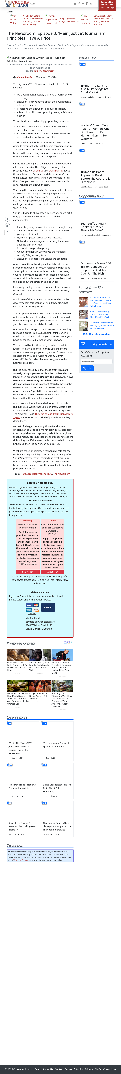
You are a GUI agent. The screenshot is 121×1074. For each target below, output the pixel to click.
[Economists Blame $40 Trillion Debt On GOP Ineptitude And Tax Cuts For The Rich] (96, 250)
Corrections (109, 1069)
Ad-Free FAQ (52, 579)
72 (81, 104)
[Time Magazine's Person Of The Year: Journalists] (23, 772)
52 (9, 765)
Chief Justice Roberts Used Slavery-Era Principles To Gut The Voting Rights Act (57, 826)
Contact (59, 1069)
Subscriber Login (107, 7)
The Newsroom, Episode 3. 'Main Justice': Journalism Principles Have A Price (56, 35)
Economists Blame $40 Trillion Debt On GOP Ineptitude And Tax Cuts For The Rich (96, 268)
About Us (48, 1069)
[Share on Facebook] (7, 219)
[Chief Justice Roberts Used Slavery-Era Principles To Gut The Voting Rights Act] (57, 810)
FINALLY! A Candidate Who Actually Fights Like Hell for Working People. (102, 325)
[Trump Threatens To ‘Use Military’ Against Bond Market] (96, 72)
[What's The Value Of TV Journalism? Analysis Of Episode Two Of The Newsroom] (23, 730)
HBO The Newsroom (43, 70)
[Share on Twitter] (7, 225)
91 (43, 765)
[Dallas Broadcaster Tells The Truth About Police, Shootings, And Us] (57, 772)
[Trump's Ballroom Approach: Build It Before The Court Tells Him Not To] (96, 158)
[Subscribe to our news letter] (91, 3)
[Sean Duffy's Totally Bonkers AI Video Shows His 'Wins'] (96, 210)
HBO (49, 473)
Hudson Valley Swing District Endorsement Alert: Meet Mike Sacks (100, 314)
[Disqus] (40, 956)
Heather (84, 143)
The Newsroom (61, 473)
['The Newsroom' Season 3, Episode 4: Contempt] (57, 730)
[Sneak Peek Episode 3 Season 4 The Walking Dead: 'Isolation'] (23, 810)
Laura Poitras (55, 170)
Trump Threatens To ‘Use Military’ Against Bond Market (94, 89)
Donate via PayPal (48, 607)
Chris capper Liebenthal (90, 235)
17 (43, 723)
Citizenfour (38, 170)
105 (81, 64)
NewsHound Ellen (88, 97)
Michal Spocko (24, 77)
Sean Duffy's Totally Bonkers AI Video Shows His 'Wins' (93, 227)
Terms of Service (20, 860)
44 (81, 150)
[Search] (95, 3)
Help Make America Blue (96, 334)
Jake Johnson (86, 278)
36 (81, 242)
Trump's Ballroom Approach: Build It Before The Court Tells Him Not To (95, 177)
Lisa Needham (86, 187)
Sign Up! (87, 368)
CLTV (32, 3)
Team (38, 1069)
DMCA (98, 1069)
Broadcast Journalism (34, 473)
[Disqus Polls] (40, 894)
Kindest (32, 613)
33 (81, 202)
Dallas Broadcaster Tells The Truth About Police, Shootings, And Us (57, 788)
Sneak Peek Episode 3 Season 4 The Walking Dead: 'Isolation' (23, 826)
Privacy (89, 1069)
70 (43, 803)
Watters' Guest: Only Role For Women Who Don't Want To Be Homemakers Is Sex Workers (95, 132)
